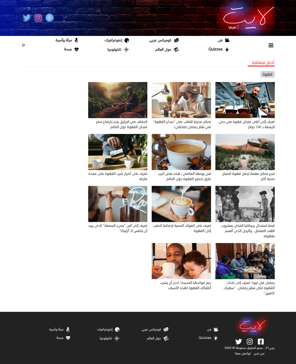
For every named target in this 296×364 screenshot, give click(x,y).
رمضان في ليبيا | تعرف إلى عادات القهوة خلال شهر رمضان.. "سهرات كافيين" (249, 288)
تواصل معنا (243, 354)
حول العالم (163, 49)
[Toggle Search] (23, 45)
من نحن (259, 354)
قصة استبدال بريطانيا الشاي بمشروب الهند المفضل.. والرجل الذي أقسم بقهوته (248, 230)
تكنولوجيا (114, 49)
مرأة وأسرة (64, 40)
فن (220, 40)
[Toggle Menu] (271, 45)
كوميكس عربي (160, 40)
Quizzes (215, 49)
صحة (68, 49)
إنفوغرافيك (113, 40)
